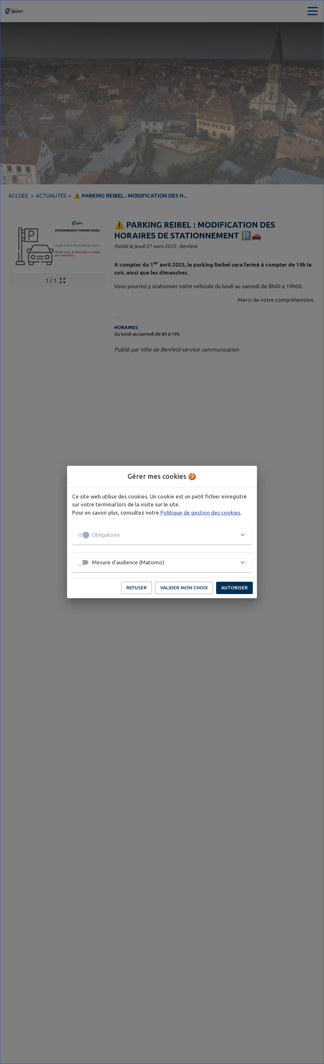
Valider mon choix (184, 587)
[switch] (80, 562)
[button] (162, 535)
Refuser (136, 587)
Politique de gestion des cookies (200, 513)
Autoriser (234, 587)
